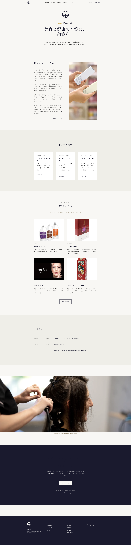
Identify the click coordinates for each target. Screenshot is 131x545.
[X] (93, 525)
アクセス (71, 2)
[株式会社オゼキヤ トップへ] (28, 3)
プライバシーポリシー (88, 541)
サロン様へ (49, 525)
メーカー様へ (50, 527)
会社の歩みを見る (57, 118)
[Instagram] (87, 525)
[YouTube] (90, 525)
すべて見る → (94, 330)
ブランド (53, 2)
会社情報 (59, 2)
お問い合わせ (98, 2)
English (90, 2)
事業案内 (47, 2)
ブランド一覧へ (65, 301)
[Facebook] (96, 525)
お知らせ (65, 2)
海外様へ (49, 530)
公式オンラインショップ (99, 541)
